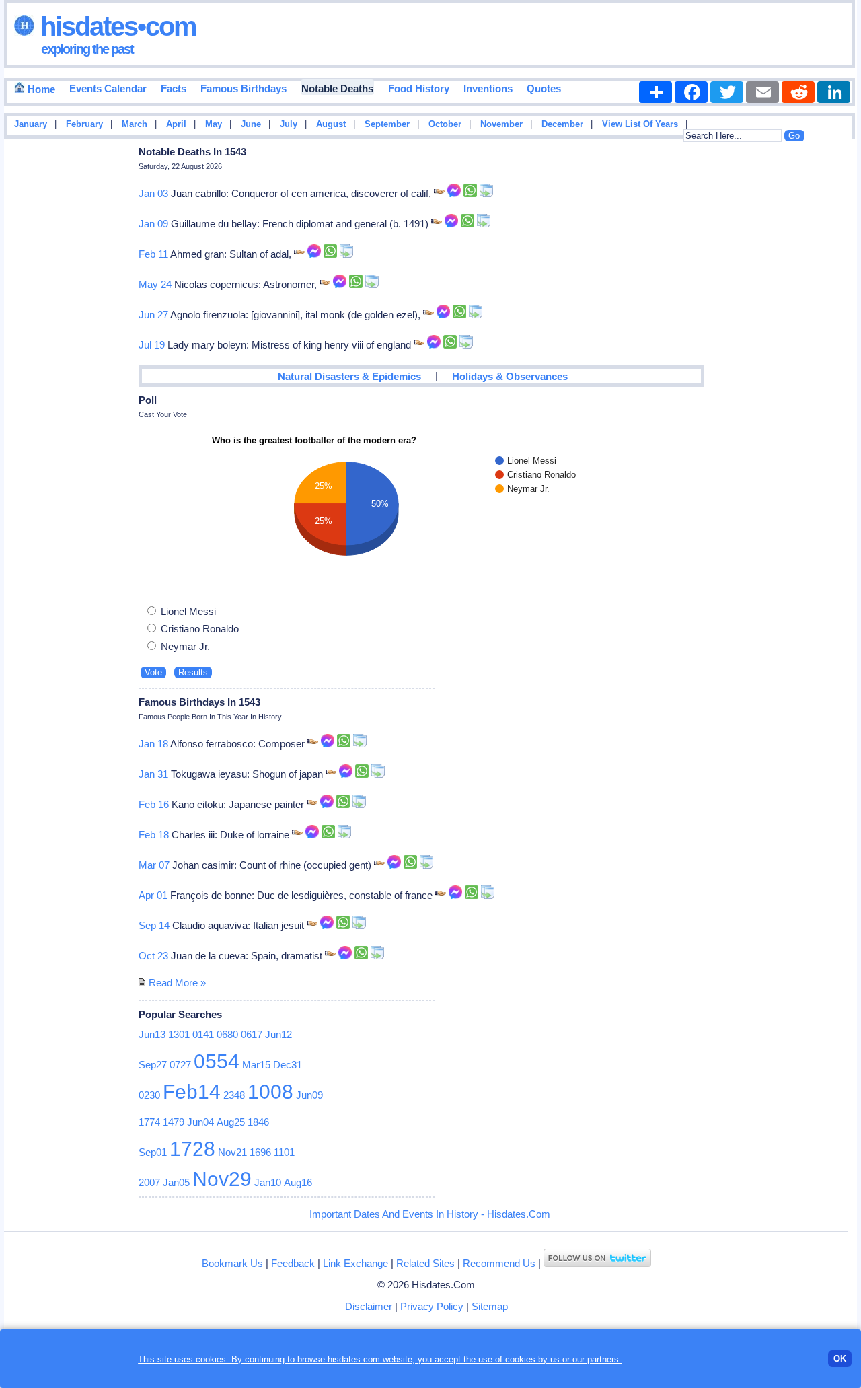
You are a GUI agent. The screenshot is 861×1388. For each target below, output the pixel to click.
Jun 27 (153, 314)
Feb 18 (154, 834)
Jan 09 (153, 223)
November (501, 124)
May (213, 124)
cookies (520, 1359)
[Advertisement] (816, 358)
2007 (149, 1182)
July (288, 124)
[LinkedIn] (834, 92)
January (30, 124)
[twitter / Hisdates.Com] (597, 1263)
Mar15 (256, 1064)
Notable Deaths (337, 88)
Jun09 (309, 1095)
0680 (227, 1034)
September (387, 124)
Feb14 (192, 1092)
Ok (839, 1359)
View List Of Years (640, 124)
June (251, 124)
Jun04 (200, 1122)
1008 (270, 1092)
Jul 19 (152, 345)
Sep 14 (154, 925)
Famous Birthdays (243, 88)
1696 (260, 1152)
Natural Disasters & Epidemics (349, 376)
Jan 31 (153, 774)
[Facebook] (691, 92)
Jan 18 (153, 744)
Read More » (177, 982)
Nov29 (222, 1179)
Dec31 (287, 1064)
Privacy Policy (431, 1306)
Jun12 (278, 1034)
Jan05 (176, 1182)
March (134, 124)
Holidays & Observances (510, 376)
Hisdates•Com (115, 26)
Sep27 (153, 1064)
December (562, 124)
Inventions (488, 88)
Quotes (544, 88)
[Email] (762, 92)
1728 (192, 1149)
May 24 (155, 284)
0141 (203, 1034)
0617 (251, 1034)
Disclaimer (368, 1306)
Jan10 (267, 1182)
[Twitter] (727, 92)
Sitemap (490, 1306)
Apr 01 (153, 895)
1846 (258, 1122)
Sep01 (153, 1152)
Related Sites (425, 1263)
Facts (173, 88)
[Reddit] (798, 92)
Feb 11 (153, 254)
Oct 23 (153, 955)
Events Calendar (108, 88)
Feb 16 (154, 804)
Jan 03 (153, 193)
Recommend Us (499, 1263)
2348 (234, 1095)
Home (40, 89)
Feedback (293, 1263)
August (331, 124)
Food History (418, 88)
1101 (284, 1152)
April (176, 124)
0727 (180, 1064)
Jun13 (152, 1034)
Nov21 (232, 1152)
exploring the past (87, 49)
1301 (179, 1034)
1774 (149, 1122)
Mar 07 (154, 865)
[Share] (655, 92)
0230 (149, 1095)
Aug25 (231, 1122)
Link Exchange (355, 1263)
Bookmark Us (232, 1263)
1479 (173, 1122)
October (444, 124)
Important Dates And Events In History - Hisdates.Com (429, 1214)
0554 (216, 1061)
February (84, 124)
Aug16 (298, 1182)
